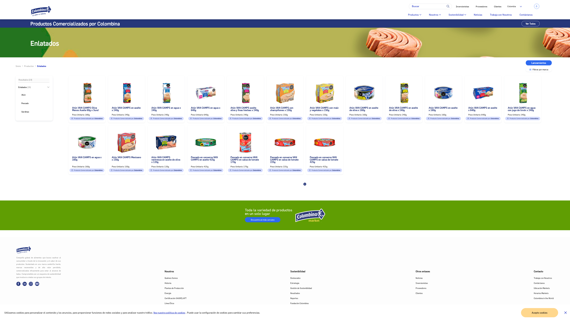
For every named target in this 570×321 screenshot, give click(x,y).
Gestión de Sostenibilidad (301, 288)
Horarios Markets (541, 293)
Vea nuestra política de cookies (169, 312)
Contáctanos (526, 14)
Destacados (295, 278)
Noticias (478, 14)
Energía (168, 293)
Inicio (18, 66)
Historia (168, 283)
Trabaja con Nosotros (501, 14)
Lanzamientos (538, 63)
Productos (413, 14)
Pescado (25, 103)
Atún (23, 94)
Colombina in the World (544, 298)
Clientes (497, 6)
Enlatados (24, 87)
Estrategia (294, 283)
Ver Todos (531, 23)
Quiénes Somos (171, 278)
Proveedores (481, 6)
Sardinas (25, 111)
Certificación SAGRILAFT (175, 298)
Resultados (295, 293)
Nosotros (433, 14)
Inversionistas (462, 6)
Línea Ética (169, 303)
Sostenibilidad (456, 14)
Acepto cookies (539, 312)
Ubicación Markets (542, 288)
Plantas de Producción (174, 288)
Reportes (294, 298)
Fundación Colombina (299, 303)
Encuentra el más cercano (262, 219)
